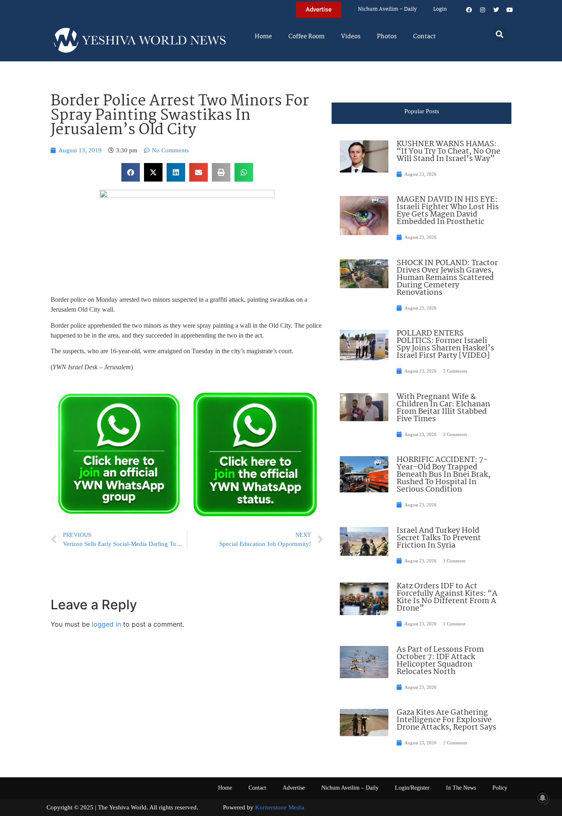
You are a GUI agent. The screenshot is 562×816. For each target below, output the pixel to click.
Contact (424, 37)
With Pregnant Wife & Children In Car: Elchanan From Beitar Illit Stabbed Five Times (443, 408)
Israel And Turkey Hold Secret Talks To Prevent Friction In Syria (439, 538)
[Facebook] (469, 10)
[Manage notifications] (542, 797)
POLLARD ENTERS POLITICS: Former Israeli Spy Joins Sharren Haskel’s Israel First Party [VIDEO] (445, 344)
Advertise (294, 788)
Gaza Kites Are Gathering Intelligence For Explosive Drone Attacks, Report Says (446, 720)
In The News (461, 788)
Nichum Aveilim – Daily (387, 9)
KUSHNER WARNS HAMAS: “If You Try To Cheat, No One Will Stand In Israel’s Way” (448, 151)
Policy (499, 788)
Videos (350, 37)
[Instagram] (482, 10)
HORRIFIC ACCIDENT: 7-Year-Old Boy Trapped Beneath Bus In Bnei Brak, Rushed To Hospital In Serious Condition (443, 475)
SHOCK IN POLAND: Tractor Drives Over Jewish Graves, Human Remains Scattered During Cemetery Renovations (447, 278)
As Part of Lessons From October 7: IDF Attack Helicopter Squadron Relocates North (440, 660)
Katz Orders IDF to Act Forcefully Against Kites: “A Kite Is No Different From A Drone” (447, 597)
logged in (106, 624)
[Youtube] (510, 10)
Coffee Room (306, 37)
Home (263, 37)
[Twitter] (496, 10)
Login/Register (412, 788)
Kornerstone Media (279, 807)
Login (440, 9)
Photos (387, 37)
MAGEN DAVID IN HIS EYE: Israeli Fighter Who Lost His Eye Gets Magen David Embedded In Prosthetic (448, 211)
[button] (499, 34)
